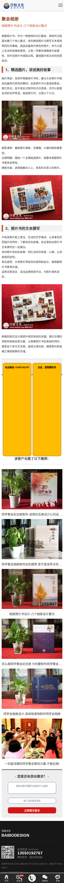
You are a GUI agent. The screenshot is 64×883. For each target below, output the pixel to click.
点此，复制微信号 (47, 367)
